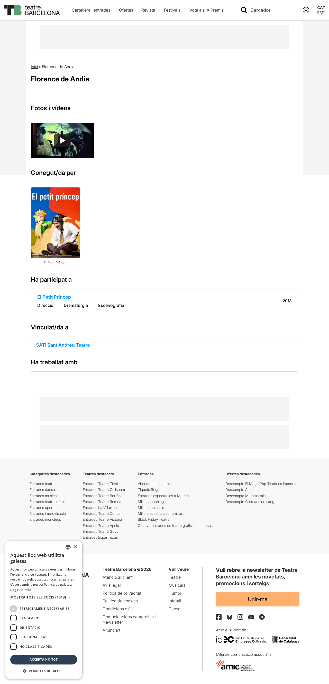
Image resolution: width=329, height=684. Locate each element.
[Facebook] (219, 617)
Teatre (175, 577)
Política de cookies (120, 600)
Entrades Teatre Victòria (102, 519)
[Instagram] (240, 617)
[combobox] (270, 10)
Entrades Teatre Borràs (102, 495)
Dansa (174, 608)
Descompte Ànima (240, 489)
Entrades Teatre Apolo (101, 525)
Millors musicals (151, 507)
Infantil (175, 600)
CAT (321, 7)
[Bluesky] (229, 617)
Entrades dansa (42, 489)
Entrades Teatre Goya (100, 531)
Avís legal (112, 585)
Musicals (177, 585)
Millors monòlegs (152, 501)
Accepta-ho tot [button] (44, 659)
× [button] (75, 547)
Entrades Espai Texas (100, 537)
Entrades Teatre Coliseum (104, 489)
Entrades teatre (42, 483)
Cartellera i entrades (91, 10)
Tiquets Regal (149, 489)
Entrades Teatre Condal (102, 513)
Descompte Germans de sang (249, 501)
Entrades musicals (44, 495)
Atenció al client (118, 577)
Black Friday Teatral (154, 519)
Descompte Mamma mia (245, 495)
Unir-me (258, 599)
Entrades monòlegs (45, 519)
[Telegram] (262, 617)
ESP (320, 12)
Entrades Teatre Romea (102, 501)
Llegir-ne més (20, 589)
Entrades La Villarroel (100, 507)
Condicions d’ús (118, 608)
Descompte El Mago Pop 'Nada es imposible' (262, 483)
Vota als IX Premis (206, 10)
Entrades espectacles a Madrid (163, 495)
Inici (34, 66)
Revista (148, 10)
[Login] (306, 10)
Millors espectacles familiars (161, 513)
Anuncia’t (111, 630)
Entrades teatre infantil (48, 501)
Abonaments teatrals (154, 483)
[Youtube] (251, 617)
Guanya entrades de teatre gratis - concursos (175, 525)
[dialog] (43, 610)
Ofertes (126, 10)
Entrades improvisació (48, 513)
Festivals (172, 10)
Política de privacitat (122, 593)
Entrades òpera (42, 507)
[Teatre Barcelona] (32, 10)
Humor (175, 593)
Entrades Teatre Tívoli (100, 483)
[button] (43, 597)
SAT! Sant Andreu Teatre (63, 345)
